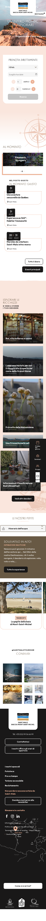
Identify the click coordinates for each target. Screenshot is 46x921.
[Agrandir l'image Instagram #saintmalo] (12, 673)
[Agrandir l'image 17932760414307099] (28, 689)
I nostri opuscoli (12, 766)
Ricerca (23, 97)
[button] (25, 7)
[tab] (20, 528)
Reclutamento (12, 785)
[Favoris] (30, 7)
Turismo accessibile (14, 781)
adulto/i (26, 82)
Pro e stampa (11, 776)
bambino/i (26, 89)
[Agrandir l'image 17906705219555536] (12, 694)
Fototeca (9, 771)
